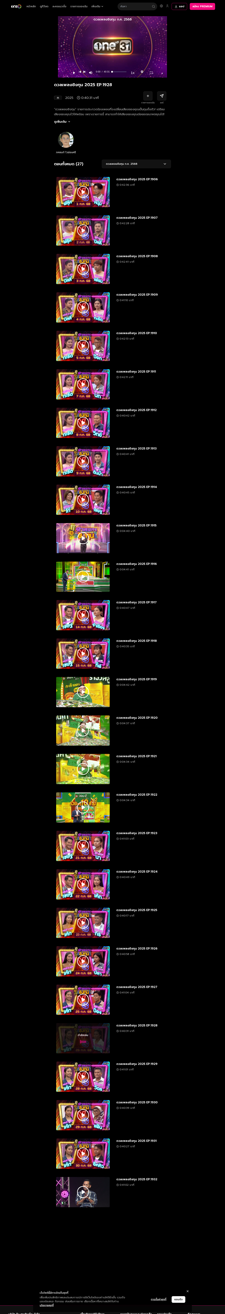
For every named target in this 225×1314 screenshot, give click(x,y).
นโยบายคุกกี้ (47, 1305)
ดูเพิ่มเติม (60, 121)
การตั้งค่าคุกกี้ (158, 1299)
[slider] (119, 71)
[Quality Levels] (142, 71)
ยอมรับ (178, 1299)
